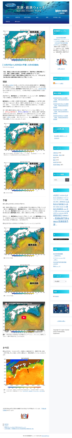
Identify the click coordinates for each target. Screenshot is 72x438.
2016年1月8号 (42, 88)
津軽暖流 (64, 209)
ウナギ (64, 197)
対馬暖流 (57, 206)
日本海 (64, 206)
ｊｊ (56, 224)
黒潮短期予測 (61, 218)
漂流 (65, 211)
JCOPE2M (62, 195)
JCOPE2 (11, 85)
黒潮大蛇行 (57, 215)
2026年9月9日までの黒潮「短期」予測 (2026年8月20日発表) (61, 99)
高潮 (65, 213)
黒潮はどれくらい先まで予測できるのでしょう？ (15, 427)
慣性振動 (61, 206)
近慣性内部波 (61, 213)
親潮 (47, 17)
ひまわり (6, 425)
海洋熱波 (59, 211)
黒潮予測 (17, 17)
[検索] (67, 180)
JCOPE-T (56, 195)
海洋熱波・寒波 (57, 17)
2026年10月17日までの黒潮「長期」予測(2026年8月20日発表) (60, 105)
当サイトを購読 (59, 83)
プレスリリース (60, 199)
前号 (9, 117)
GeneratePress (45, 435)
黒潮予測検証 (27, 17)
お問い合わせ (61, 69)
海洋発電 (62, 211)
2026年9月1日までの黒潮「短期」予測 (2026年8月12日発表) (60, 111)
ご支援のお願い (61, 321)
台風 (66, 204)
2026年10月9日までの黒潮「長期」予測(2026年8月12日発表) (60, 117)
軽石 (58, 213)
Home (7, 17)
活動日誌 (8, 21)
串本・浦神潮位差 (61, 201)
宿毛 (54, 206)
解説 (37, 17)
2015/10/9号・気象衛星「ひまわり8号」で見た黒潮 (33, 391)
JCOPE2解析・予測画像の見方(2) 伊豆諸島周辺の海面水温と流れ (19, 428)
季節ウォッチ (56, 266)
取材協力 (61, 204)
